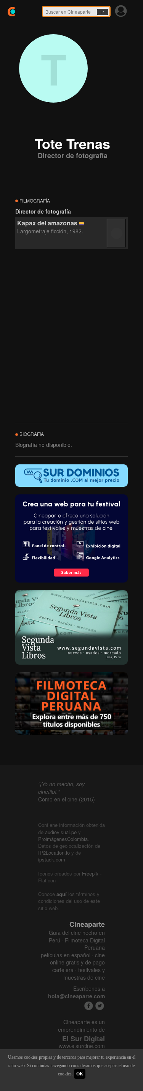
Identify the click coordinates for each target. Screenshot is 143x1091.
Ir (102, 12)
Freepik (90, 873)
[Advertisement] (71, 336)
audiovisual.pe (61, 832)
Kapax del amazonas (47, 223)
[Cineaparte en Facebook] (88, 1005)
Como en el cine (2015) (66, 799)
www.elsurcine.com (82, 1046)
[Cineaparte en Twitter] (99, 1005)
